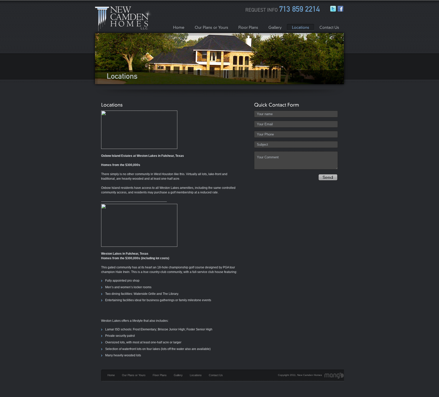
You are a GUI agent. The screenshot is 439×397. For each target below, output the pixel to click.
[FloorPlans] (249, 27)
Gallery (178, 375)
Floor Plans (160, 375)
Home (111, 375)
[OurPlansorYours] (212, 27)
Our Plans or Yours (134, 375)
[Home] (180, 27)
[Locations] (301, 27)
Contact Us (216, 375)
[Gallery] (276, 27)
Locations (196, 375)
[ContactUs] (330, 27)
